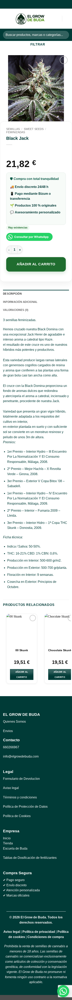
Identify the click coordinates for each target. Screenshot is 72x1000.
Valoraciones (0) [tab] (15, 309)
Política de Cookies (17, 816)
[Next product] (10, 151)
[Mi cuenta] (50, 18)
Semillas (13, 129)
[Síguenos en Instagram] (33, 4)
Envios (8, 731)
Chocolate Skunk (60, 650)
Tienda (8, 843)
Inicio (7, 838)
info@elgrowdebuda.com (21, 756)
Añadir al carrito (36, 264)
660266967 (11, 747)
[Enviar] (64, 35)
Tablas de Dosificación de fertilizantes (30, 857)
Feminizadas (15, 132)
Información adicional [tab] (20, 301)
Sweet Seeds (34, 129)
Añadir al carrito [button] (21, 674)
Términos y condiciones (20, 797)
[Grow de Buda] (30, 18)
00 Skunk (21, 650)
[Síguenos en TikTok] (38, 4)
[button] (5, 19)
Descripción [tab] (12, 293)
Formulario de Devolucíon (21, 778)
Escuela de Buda (15, 848)
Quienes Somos (14, 721)
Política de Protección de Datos (25, 806)
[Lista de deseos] (67, 18)
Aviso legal (11, 788)
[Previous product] (18, 151)
